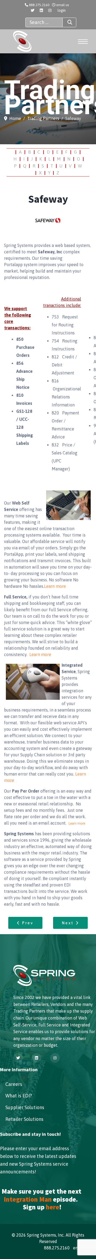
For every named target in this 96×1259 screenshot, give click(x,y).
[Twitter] (32, 10)
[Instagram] (49, 10)
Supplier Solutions (24, 1107)
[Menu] (82, 42)
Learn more (55, 586)
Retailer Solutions (24, 1119)
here (52, 1207)
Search (69, 22)
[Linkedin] (41, 10)
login (62, 10)
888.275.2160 (39, 5)
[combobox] (44, 22)
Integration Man (28, 1199)
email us (62, 5)
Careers (13, 1084)
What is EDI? (18, 1095)
